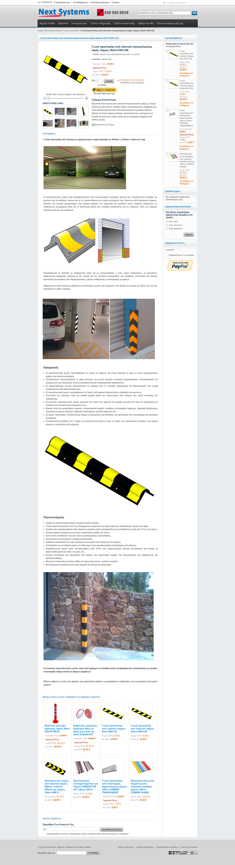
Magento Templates (65, 847)
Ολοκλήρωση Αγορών (99, 2)
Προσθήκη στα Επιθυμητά (132, 80)
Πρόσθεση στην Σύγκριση (132, 82)
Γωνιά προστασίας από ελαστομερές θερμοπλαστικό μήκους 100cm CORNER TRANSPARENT (114, 787)
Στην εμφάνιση (176, 229)
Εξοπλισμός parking (53, 30)
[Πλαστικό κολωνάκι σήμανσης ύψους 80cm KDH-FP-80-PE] (55, 704)
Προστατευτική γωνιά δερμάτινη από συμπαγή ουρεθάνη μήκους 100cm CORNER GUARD (142, 787)
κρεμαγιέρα (170, 250)
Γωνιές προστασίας (71, 30)
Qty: (94, 80)
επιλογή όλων (174, 46)
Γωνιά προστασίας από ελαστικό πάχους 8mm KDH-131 (114, 729)
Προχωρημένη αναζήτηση (167, 847)
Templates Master (83, 847)
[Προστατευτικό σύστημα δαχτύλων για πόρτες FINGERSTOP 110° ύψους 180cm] (84, 759)
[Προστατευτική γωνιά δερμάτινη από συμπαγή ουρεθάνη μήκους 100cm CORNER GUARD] (142, 759)
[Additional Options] (180, 262)
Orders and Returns (189, 847)
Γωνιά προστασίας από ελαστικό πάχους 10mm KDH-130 (142, 729)
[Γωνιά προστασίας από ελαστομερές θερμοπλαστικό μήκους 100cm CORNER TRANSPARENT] (113, 759)
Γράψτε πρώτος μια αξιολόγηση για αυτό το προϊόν (116, 54)
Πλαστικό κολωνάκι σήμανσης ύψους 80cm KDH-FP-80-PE (57, 729)
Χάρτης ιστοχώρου (125, 847)
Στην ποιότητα (175, 225)
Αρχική (40, 30)
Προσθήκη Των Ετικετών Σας (58, 824)
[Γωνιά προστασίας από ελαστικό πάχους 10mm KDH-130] (142, 704)
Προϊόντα (63, 23)
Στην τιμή (173, 221)
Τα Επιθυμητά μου (80, 2)
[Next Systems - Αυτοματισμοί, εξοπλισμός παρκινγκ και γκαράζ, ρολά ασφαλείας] (83, 12)
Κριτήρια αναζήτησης (144, 847)
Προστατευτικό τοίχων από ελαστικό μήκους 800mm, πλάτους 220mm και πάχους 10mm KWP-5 (57, 787)
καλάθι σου (173, 3)
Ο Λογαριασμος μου (62, 2)
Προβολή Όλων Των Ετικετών (181, 255)
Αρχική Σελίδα (47, 23)
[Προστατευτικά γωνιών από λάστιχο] (60, 111)
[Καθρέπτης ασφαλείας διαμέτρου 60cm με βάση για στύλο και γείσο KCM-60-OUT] (84, 704)
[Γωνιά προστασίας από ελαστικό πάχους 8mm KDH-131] (113, 704)
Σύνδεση (115, 2)
